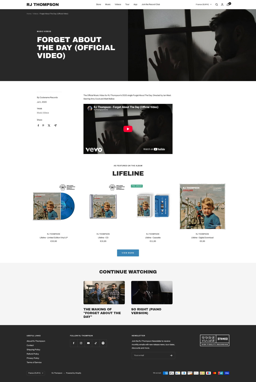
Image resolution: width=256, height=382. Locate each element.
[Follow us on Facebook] (73, 343)
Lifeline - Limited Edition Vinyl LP (54, 238)
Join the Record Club (151, 4)
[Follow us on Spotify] (103, 343)
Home (29, 14)
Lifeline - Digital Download (202, 238)
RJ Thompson (53, 234)
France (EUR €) (202, 4)
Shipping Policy (33, 350)
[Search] (216, 4)
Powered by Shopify (73, 373)
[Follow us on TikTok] (95, 343)
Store (98, 4)
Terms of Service (34, 362)
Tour (127, 4)
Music (108, 4)
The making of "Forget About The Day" (102, 313)
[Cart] (228, 4)
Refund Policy (33, 354)
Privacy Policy (33, 358)
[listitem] (38, 125)
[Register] (171, 355)
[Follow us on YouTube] (88, 343)
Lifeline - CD (103, 238)
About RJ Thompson (36, 341)
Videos (118, 4)
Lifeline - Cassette (153, 238)
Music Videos (44, 31)
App (135, 4)
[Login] (222, 4)
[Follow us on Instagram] (81, 343)
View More (128, 253)
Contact (30, 345)
